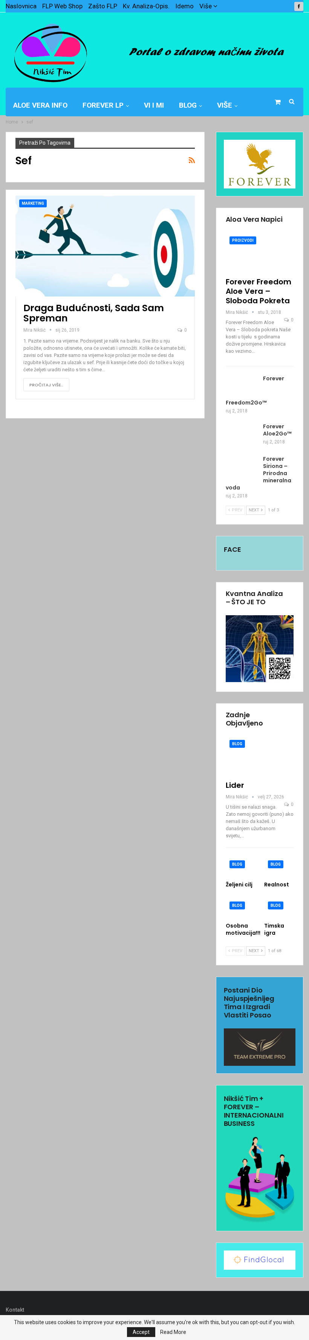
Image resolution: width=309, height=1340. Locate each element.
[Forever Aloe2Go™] (242, 435)
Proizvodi (243, 240)
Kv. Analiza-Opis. (146, 6)
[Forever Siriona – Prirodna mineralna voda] (242, 467)
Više (206, 6)
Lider (235, 785)
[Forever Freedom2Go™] (242, 387)
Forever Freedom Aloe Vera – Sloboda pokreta (258, 291)
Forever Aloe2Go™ (277, 430)
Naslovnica (21, 6)
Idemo (184, 6)
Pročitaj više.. (46, 385)
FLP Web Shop (62, 6)
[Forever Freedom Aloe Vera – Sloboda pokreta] (260, 252)
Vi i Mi (154, 105)
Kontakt (15, 1310)
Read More (173, 1332)
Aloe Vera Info (40, 105)
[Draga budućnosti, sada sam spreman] (105, 246)
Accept (141, 1332)
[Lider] (260, 756)
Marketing (33, 203)
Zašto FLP (102, 6)
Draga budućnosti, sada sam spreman (93, 313)
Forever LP (103, 105)
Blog (188, 105)
